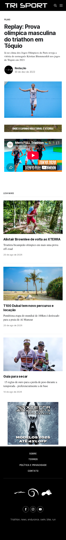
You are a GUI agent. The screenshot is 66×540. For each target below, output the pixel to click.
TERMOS (33, 459)
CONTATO (33, 471)
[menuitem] (33, 454)
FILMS (7, 19)
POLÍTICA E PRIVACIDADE (33, 465)
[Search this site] (55, 5)
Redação (20, 68)
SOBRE (33, 453)
